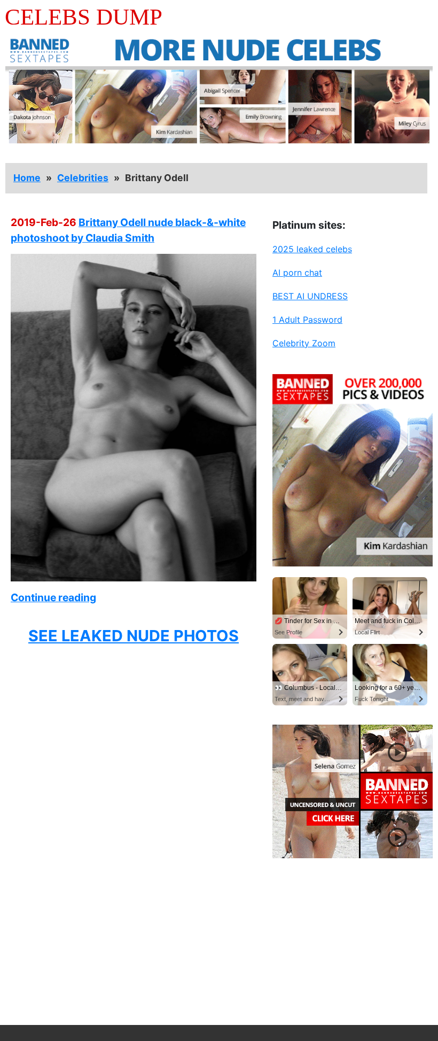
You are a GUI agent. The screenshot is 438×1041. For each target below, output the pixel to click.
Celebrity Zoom (303, 343)
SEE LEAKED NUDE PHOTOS (133, 635)
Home (27, 177)
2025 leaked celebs (312, 249)
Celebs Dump (83, 16)
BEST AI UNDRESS (310, 296)
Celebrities (82, 177)
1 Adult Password (307, 319)
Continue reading (53, 597)
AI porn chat (297, 272)
